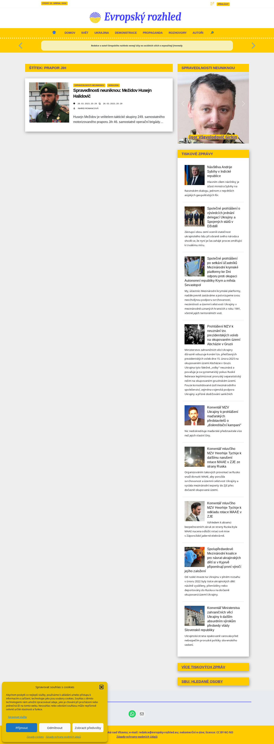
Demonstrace (126, 32)
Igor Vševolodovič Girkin (213, 137)
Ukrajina (101, 32)
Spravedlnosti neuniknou (89, 85)
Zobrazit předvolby (88, 728)
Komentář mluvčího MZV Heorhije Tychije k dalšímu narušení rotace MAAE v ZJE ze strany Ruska (224, 457)
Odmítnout (54, 728)
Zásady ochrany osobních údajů (63, 737)
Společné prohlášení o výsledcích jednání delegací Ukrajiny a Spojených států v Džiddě (223, 217)
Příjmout (22, 728)
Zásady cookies (35, 737)
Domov (70, 32)
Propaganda (153, 32)
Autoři (198, 32)
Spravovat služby (17, 717)
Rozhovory (178, 32)
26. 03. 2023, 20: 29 (87, 103)
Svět (84, 32)
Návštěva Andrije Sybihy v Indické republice (219, 171)
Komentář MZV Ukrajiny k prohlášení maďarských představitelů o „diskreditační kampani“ (224, 416)
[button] (101, 687)
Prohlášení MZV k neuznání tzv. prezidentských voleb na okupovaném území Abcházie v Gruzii (223, 335)
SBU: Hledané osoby (202, 682)
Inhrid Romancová (88, 108)
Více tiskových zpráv (203, 667)
